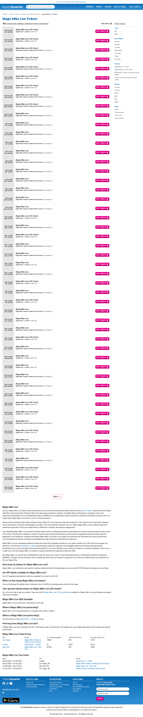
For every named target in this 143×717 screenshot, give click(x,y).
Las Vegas (88, 511)
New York (6, 647)
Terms (75, 682)
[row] (57, 31)
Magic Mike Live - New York (86, 666)
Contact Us (29, 682)
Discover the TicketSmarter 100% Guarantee (71, 2)
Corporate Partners (55, 682)
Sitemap (75, 691)
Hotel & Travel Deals (55, 687)
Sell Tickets (135, 7)
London (5, 645)
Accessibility (77, 689)
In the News (53, 689)
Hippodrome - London (28, 619)
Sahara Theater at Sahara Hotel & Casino (90, 669)
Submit (100, 699)
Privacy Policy (77, 684)
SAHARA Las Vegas (28, 546)
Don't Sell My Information (81, 687)
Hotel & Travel (120, 7)
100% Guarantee (31, 687)
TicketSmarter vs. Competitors (59, 684)
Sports (99, 7)
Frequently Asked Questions (35, 684)
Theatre (108, 7)
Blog (50, 691)
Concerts (90, 7)
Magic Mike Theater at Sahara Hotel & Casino (33, 641)
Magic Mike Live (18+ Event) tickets (57, 592)
